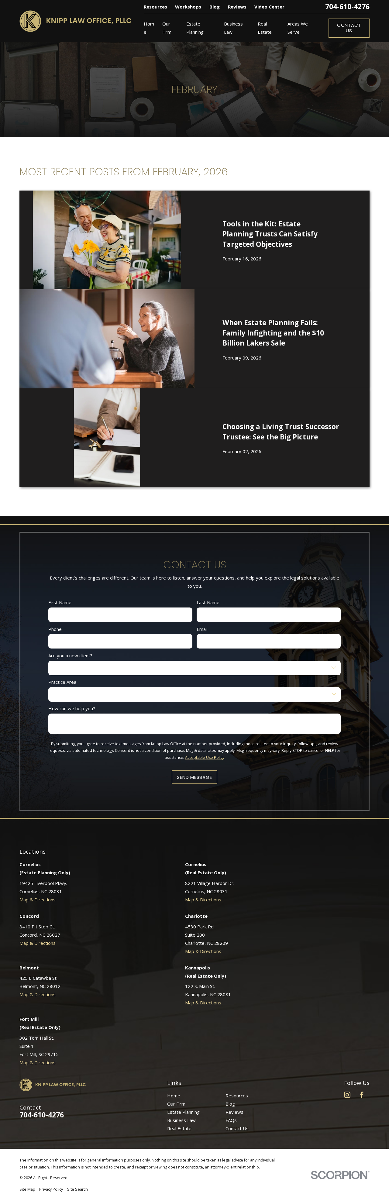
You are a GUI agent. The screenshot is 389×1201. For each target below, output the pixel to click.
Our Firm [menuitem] (166, 28)
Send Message (194, 777)
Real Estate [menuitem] (265, 28)
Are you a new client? (70, 655)
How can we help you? (71, 708)
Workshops (188, 7)
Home (173, 1096)
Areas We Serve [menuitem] (297, 28)
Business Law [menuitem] (233, 28)
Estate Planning (183, 1112)
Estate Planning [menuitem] (195, 28)
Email (202, 629)
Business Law (181, 1120)
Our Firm (176, 1104)
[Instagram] (347, 1095)
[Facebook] (362, 1095)
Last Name (208, 602)
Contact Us (349, 28)
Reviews (237, 7)
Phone (55, 629)
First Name (59, 602)
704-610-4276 (347, 6)
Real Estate (179, 1128)
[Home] (75, 21)
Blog (214, 7)
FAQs (231, 1120)
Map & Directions (37, 899)
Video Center (269, 7)
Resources (155, 7)
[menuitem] (27, 1189)
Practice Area (62, 682)
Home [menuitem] (149, 28)
